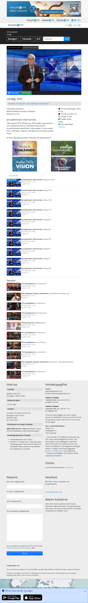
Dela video (14, 93)
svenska (61, 127)
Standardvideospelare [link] (14, 47)
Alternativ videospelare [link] (30, 47)
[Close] (85, 591)
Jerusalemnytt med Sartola (38, 103)
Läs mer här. (69, 467)
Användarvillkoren (25, 548)
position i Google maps (54, 451)
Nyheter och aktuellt (16, 103)
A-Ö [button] (38, 38)
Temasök (27, 38)
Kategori (12, 38)
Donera (27, 93)
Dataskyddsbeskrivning (53, 492)
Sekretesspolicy (12, 548)
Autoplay (13, 175)
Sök (67, 38)
